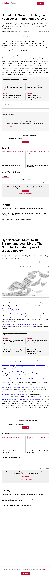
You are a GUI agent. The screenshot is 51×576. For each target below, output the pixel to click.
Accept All (25, 573)
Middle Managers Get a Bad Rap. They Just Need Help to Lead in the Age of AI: (24, 372)
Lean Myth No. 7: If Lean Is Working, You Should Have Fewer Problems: (22, 314)
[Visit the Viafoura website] (46, 182)
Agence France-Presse (8, 31)
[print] (48, 36)
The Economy (5, 10)
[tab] (5, 176)
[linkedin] (23, 36)
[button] (3, 3)
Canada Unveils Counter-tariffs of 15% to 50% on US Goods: (19, 324)
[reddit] (28, 36)
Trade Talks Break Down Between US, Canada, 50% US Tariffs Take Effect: (23, 358)
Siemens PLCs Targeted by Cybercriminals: (14, 309)
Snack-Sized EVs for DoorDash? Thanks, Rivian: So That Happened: (21, 387)
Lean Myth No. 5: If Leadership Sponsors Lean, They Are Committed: (21, 399)
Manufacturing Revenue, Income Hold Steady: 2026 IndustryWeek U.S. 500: (23, 365)
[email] (30, 36)
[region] (25, 179)
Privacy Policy (44, 569)
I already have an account (25, 193)
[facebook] (20, 36)
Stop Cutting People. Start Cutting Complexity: (15, 394)
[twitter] (25, 36)
